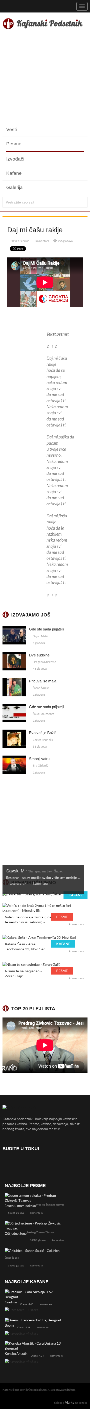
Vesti (11, 129)
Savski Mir (34, 870)
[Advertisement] (45, 78)
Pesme (14, 143)
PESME (62, 917)
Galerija (14, 187)
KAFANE (75, 895)
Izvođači (15, 159)
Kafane (14, 173)
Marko (69, 1402)
